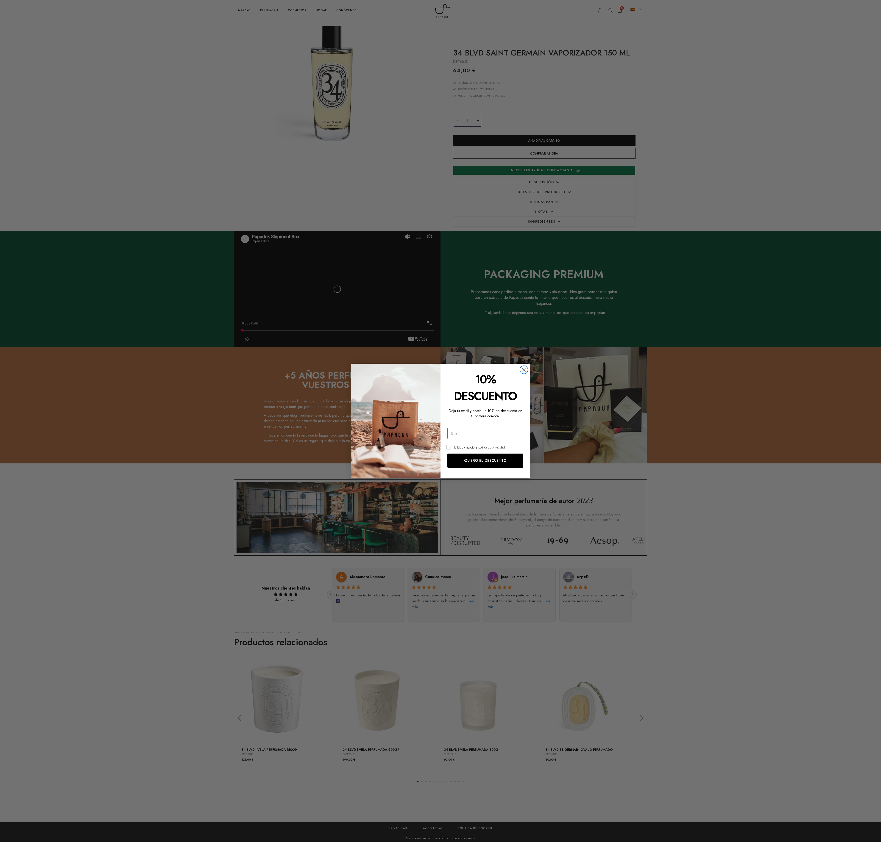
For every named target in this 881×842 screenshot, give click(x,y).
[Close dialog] (524, 370)
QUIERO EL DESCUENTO (485, 460)
